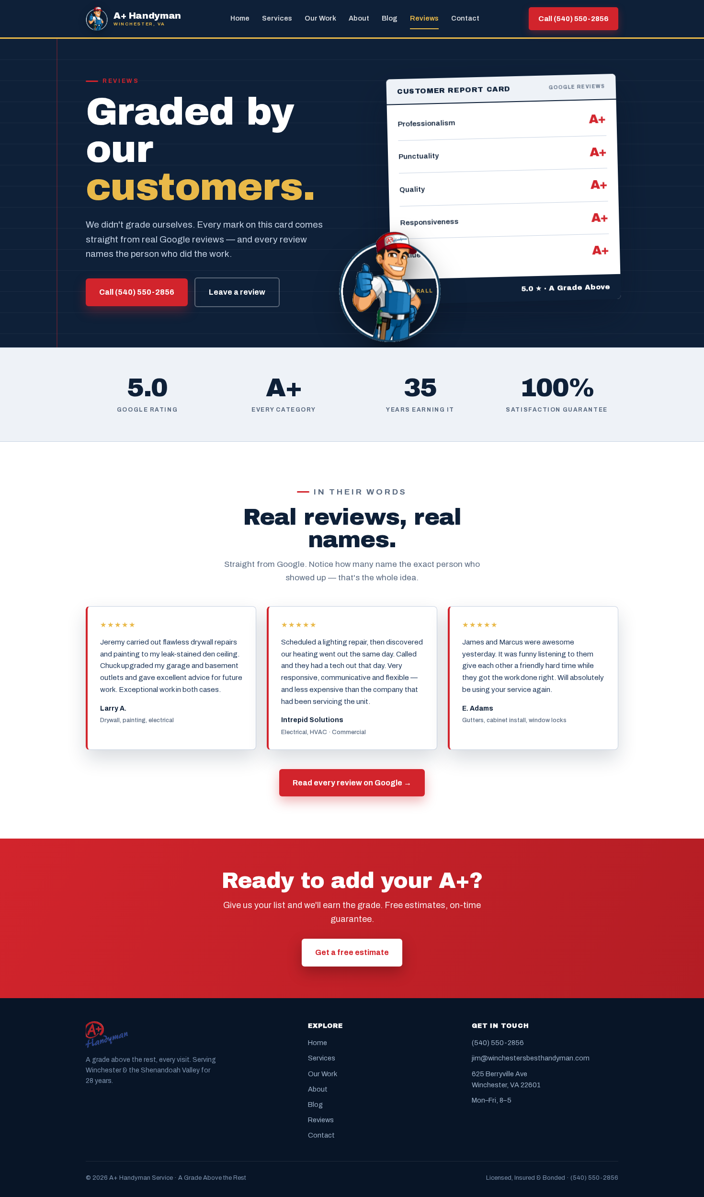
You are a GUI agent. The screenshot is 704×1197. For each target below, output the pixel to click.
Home (240, 18)
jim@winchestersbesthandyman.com (531, 1058)
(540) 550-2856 (498, 1043)
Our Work (320, 18)
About (359, 18)
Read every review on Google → (352, 783)
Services (277, 18)
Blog (389, 18)
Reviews (424, 18)
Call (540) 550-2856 (573, 19)
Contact (465, 18)
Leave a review (237, 292)
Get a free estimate (352, 952)
